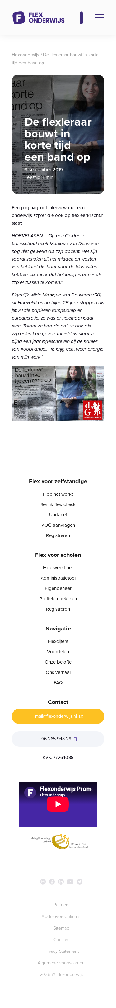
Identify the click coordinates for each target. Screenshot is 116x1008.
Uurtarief (58, 514)
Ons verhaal (58, 672)
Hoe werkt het (58, 567)
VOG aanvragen (58, 525)
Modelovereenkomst (61, 916)
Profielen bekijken (58, 598)
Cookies (61, 939)
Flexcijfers (58, 641)
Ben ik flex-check (58, 504)
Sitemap (61, 928)
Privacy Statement (61, 951)
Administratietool (58, 578)
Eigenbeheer (58, 588)
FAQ (58, 682)
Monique (52, 294)
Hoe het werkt (58, 494)
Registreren (58, 535)
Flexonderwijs (25, 54)
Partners (61, 904)
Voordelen (58, 651)
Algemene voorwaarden (61, 963)
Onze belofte (58, 662)
